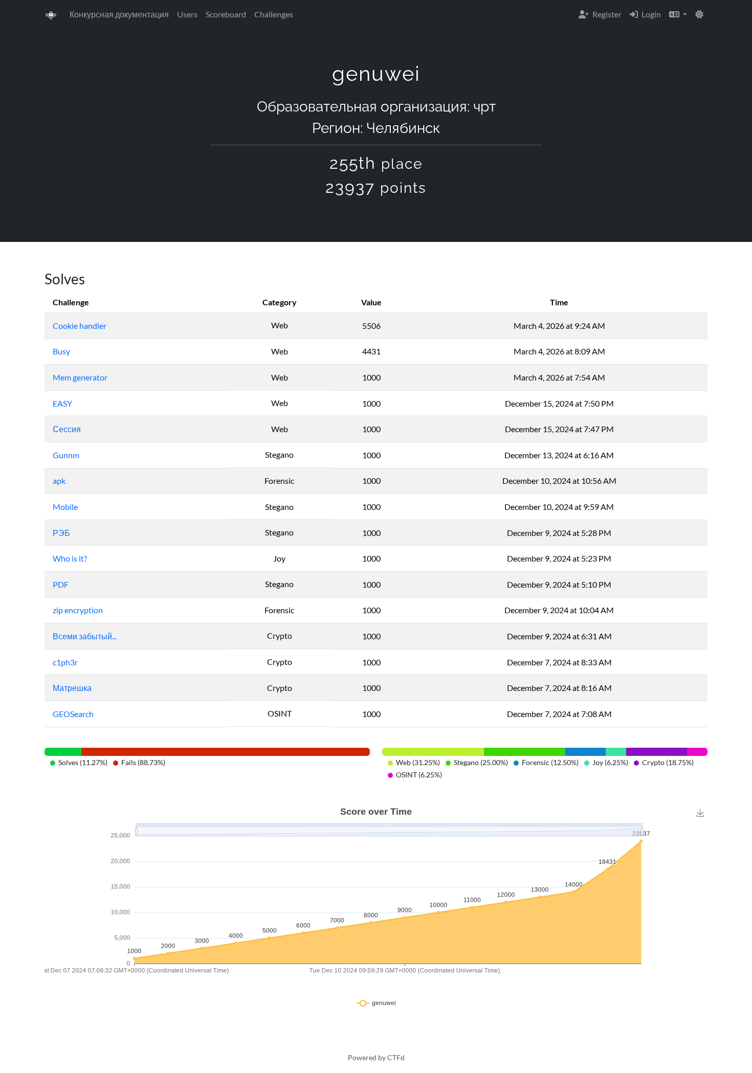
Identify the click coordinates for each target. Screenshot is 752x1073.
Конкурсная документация (119, 14)
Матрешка (72, 687)
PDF (61, 584)
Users (187, 14)
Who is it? (70, 558)
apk (59, 480)
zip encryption (78, 610)
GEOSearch (73, 714)
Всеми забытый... (85, 636)
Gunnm (66, 455)
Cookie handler (79, 325)
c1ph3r (65, 662)
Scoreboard (226, 14)
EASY (62, 403)
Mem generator (80, 377)
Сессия (67, 429)
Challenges (273, 14)
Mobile (65, 506)
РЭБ (61, 533)
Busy (61, 351)
